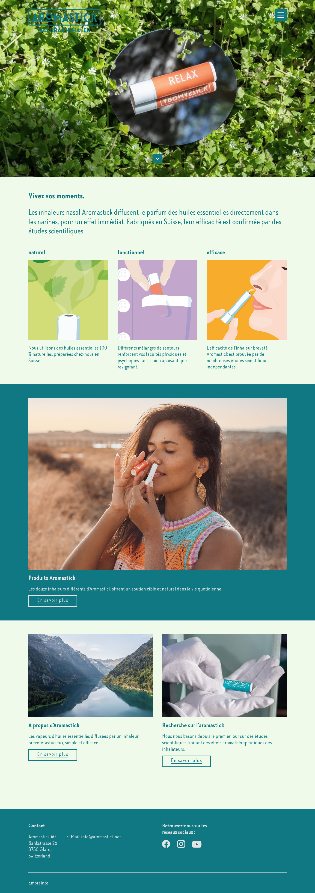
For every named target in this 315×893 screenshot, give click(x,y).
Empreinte (38, 882)
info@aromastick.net (101, 836)
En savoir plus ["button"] (52, 600)
